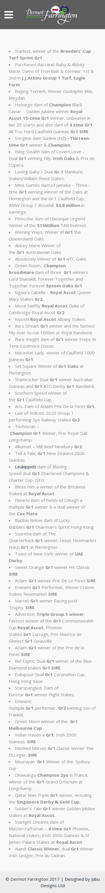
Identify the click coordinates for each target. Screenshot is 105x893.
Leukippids (25, 467)
